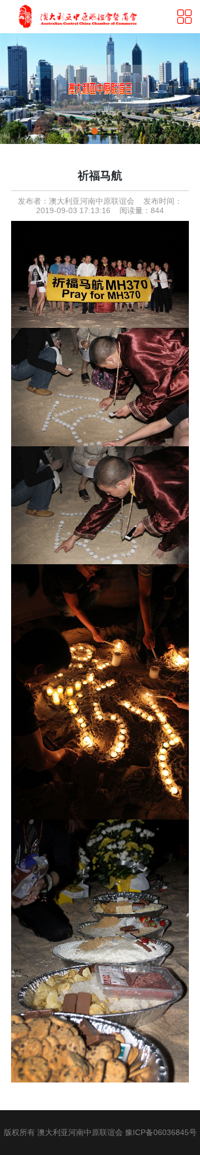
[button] (94, 131)
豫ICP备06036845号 (161, 1132)
